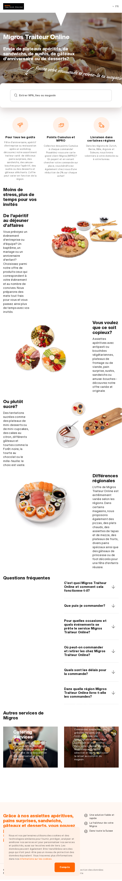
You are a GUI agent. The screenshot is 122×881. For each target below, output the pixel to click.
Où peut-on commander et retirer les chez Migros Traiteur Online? (84, 651)
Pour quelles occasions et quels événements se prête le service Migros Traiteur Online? (85, 626)
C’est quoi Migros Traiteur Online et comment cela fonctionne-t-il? (85, 586)
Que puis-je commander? (84, 605)
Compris (65, 867)
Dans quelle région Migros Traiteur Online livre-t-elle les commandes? (85, 692)
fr (117, 6)
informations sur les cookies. (36, 859)
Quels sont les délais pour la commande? (85, 671)
